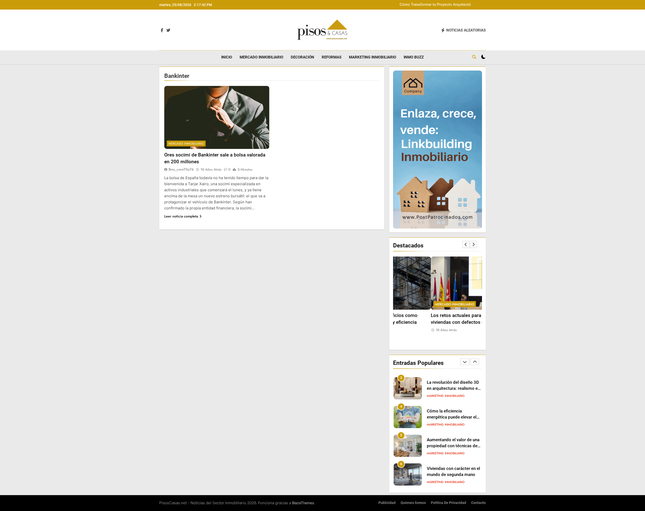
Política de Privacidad (448, 503)
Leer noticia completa (181, 216)
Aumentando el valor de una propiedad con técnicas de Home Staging (453, 446)
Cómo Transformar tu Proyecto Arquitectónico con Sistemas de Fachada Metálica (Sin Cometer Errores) (441, 5)
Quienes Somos (413, 503)
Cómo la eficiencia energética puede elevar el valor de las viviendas (451, 417)
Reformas (331, 57)
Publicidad (387, 503)
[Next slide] (473, 244)
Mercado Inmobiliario (261, 57)
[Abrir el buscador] (474, 57)
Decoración (302, 57)
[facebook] (162, 30)
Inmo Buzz (414, 57)
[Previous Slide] (465, 244)
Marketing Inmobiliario (372, 57)
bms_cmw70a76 (181, 169)
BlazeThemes (303, 503)
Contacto (478, 503)
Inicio (226, 57)
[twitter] (168, 30)
